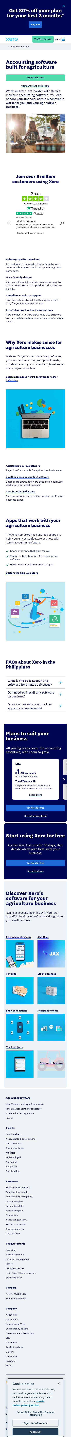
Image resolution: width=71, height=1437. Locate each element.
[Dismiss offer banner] (63, 6)
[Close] (58, 1383)
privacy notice (30, 1405)
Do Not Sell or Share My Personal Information (35, 1413)
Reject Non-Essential (35, 1423)
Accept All (35, 1431)
